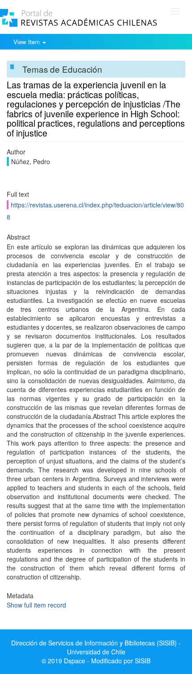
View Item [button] (27, 41)
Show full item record (36, 604)
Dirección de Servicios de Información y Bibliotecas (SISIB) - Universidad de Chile (96, 647)
